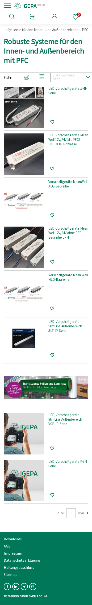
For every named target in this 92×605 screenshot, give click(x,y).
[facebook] (7, 586)
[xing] (24, 586)
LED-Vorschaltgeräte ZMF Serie (67, 91)
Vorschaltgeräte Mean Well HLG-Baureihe (68, 277)
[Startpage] (45, 5)
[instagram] (32, 586)
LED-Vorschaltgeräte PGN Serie (67, 464)
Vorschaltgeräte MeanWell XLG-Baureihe (67, 184)
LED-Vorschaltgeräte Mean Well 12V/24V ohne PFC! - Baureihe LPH (68, 233)
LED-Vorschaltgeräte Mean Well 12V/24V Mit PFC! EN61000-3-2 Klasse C (68, 140)
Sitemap (10, 574)
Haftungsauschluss (19, 567)
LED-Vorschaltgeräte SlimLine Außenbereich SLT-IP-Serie (65, 326)
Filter (8, 77)
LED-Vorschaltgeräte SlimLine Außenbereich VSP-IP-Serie (65, 419)
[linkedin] (15, 586)
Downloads (13, 539)
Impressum (13, 553)
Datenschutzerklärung (22, 560)
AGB (7, 546)
